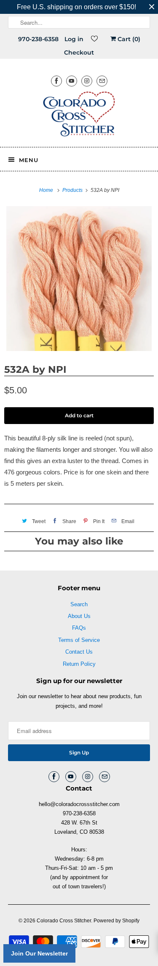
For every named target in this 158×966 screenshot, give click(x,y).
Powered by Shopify (116, 921)
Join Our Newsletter (39, 953)
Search (79, 604)
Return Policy (79, 664)
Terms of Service (79, 640)
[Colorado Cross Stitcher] (79, 115)
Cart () (128, 39)
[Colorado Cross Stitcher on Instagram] (86, 80)
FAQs (79, 628)
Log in (73, 39)
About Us (79, 616)
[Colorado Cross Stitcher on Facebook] (56, 80)
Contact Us (79, 652)
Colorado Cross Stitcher (64, 921)
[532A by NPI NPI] (79, 278)
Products (73, 190)
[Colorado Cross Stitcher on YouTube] (71, 80)
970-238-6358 (38, 39)
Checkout (79, 52)
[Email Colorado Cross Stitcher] (101, 80)
